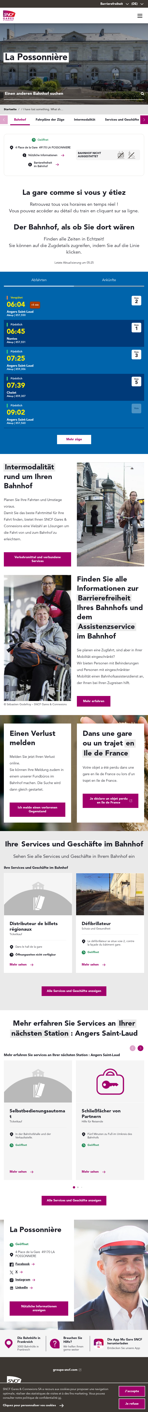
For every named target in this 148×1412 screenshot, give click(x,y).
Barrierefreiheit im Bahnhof (43, 164)
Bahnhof (20, 119)
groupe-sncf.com (65, 1370)
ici (59, 1398)
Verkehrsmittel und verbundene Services (37, 559)
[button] (144, 119)
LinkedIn (21, 1287)
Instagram (22, 1279)
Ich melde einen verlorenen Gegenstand (37, 809)
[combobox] (74, 94)
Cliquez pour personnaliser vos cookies (29, 1405)
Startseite (10, 109)
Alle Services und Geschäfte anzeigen (74, 991)
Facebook (22, 1264)
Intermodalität (84, 119)
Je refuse (132, 1403)
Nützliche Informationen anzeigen (39, 1308)
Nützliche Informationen (42, 155)
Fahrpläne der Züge (50, 119)
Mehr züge (74, 439)
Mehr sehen (18, 964)
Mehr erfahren (93, 701)
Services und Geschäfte (122, 119)
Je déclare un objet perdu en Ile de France (109, 800)
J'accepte (132, 1391)
